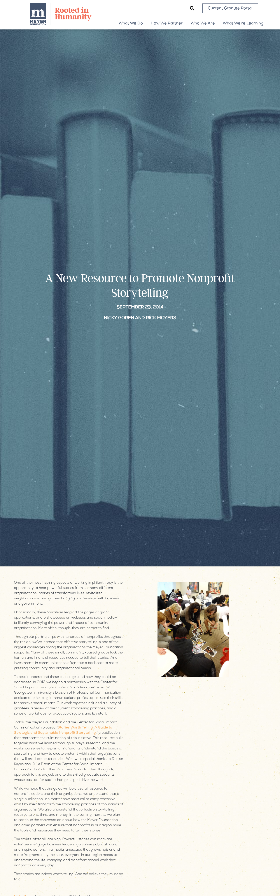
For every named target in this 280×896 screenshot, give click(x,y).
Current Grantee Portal (230, 8)
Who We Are (203, 24)
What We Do (131, 24)
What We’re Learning (243, 24)
